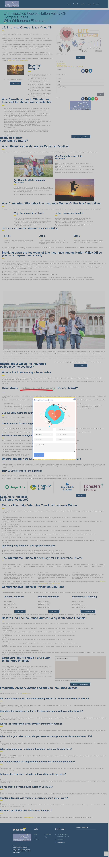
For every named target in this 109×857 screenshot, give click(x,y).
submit (38, 455)
